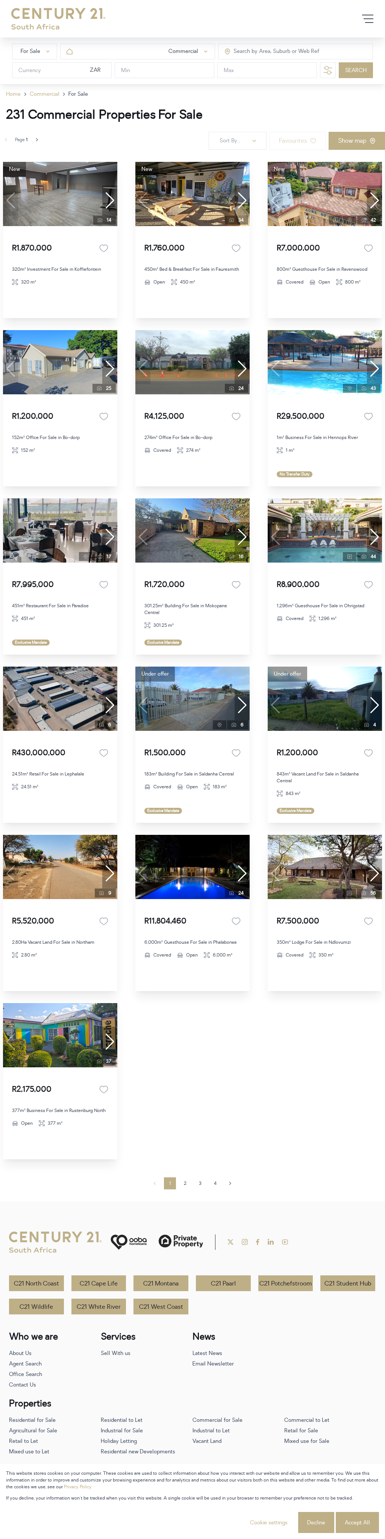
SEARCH (356, 70)
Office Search (25, 1374)
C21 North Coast (36, 1283)
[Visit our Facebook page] (257, 1242)
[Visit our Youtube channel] (285, 1242)
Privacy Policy (78, 1487)
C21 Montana (161, 1283)
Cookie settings (269, 1522)
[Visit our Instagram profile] (245, 1242)
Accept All (357, 1522)
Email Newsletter (213, 1363)
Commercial (44, 94)
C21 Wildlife (36, 1307)
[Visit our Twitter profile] (230, 1242)
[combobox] (265, 51)
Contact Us (22, 1384)
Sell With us (115, 1353)
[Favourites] (103, 248)
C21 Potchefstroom (285, 1283)
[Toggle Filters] (328, 70)
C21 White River (99, 1307)
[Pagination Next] (230, 1183)
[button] (109, 201)
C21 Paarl (223, 1283)
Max (229, 70)
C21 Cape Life (99, 1283)
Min (125, 70)
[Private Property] (181, 1242)
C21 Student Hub (347, 1283)
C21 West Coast (161, 1307)
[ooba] (129, 1242)
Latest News (207, 1353)
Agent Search (25, 1363)
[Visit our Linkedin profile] (271, 1242)
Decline (316, 1522)
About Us (20, 1353)
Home (13, 94)
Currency (29, 70)
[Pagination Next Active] (37, 140)
